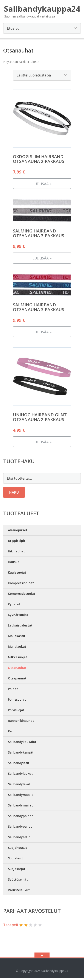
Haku (14, 492)
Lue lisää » (42, 183)
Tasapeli (10, 924)
